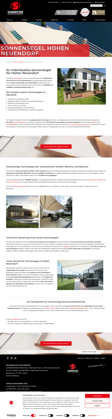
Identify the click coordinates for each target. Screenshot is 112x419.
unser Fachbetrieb (19, 122)
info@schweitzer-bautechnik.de (78, 308)
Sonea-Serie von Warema (95, 180)
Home (15, 62)
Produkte (24, 20)
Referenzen (54, 20)
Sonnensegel (18, 78)
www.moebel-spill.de (23, 389)
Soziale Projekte (100, 20)
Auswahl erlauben (97, 401)
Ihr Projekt (70, 20)
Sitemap (96, 358)
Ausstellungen (15, 319)
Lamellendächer (11, 124)
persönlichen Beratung (19, 186)
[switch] (50, 415)
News (84, 20)
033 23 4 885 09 (50, 308)
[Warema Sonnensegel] (22, 211)
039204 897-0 (12, 389)
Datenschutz (89, 358)
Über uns (10, 20)
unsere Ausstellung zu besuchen (80, 124)
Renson (102, 9)
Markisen (94, 122)
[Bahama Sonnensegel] (56, 211)
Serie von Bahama (14, 182)
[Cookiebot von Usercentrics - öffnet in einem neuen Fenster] (11, 415)
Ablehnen (97, 405)
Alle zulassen (97, 396)
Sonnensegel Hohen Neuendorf (35, 51)
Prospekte (39, 20)
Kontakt (103, 358)
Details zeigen (92, 415)
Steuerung (66, 246)
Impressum (80, 358)
